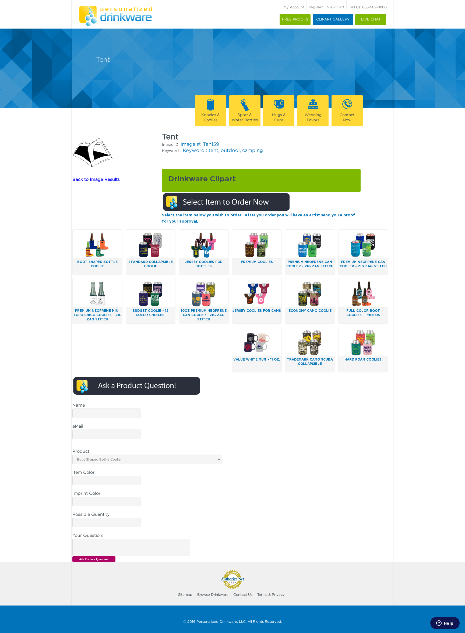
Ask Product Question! (94, 559)
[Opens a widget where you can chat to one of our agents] (445, 623)
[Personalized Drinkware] (115, 8)
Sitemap (185, 594)
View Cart (335, 7)
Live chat (371, 19)
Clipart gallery (333, 19)
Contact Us (242, 594)
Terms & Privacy (271, 594)
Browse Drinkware (212, 594)
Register (315, 7)
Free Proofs (295, 19)
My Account (294, 7)
